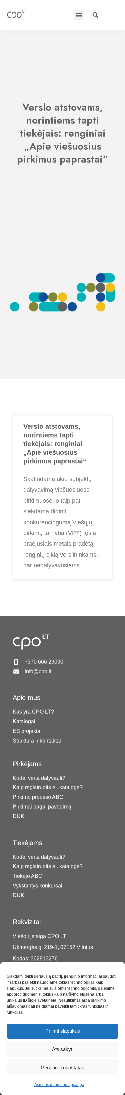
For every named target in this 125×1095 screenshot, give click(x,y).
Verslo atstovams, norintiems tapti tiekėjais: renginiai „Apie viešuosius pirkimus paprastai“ (54, 444)
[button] (79, 15)
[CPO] (19, 14)
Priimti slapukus (62, 1031)
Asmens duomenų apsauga (59, 1084)
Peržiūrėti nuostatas (62, 1067)
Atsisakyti (62, 1049)
